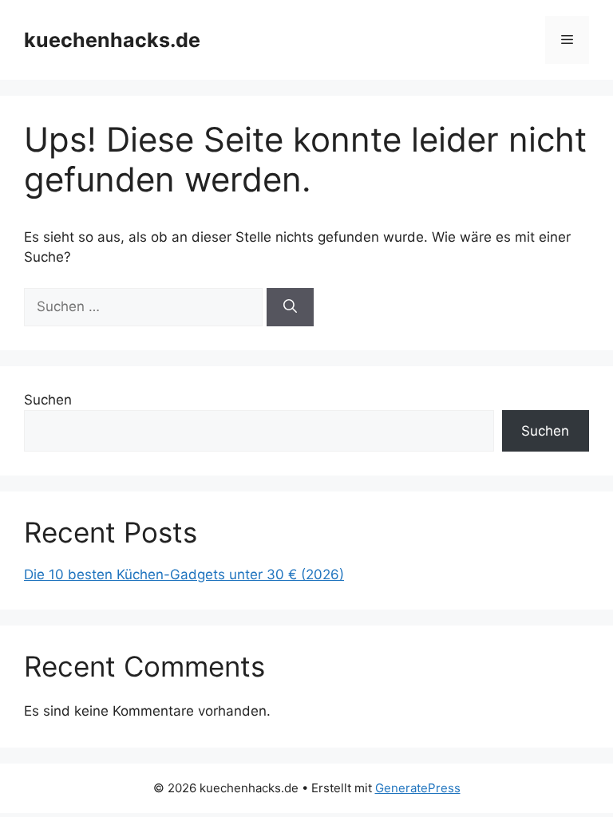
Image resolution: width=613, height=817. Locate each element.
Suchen (48, 400)
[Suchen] (290, 307)
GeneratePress (418, 787)
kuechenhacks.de (112, 40)
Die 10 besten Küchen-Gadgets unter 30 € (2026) (184, 574)
